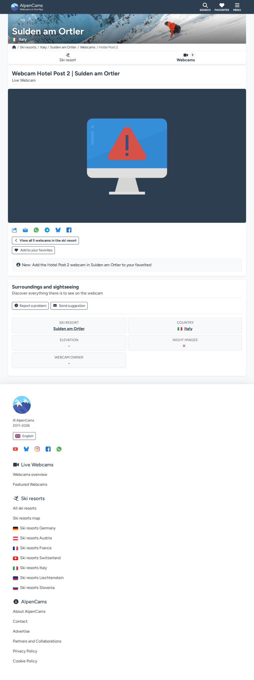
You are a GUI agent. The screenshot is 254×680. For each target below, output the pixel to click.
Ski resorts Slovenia (37, 587)
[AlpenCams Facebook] (48, 449)
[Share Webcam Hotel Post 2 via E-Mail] (25, 230)
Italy (43, 47)
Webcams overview (30, 474)
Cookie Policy (25, 661)
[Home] (14, 47)
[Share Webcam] (14, 230)
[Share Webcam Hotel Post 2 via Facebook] (68, 230)
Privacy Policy (25, 651)
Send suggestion (72, 306)
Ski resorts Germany (38, 528)
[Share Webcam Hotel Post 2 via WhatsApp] (36, 230)
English (27, 436)
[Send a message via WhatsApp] (59, 449)
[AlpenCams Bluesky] (26, 449)
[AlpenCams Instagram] (37, 449)
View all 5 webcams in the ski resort (48, 240)
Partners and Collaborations (37, 641)
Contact (20, 621)
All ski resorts (24, 508)
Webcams (87, 47)
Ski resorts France (36, 548)
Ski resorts (28, 47)
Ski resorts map (26, 518)
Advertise (21, 631)
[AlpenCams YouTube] (15, 449)
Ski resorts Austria (36, 538)
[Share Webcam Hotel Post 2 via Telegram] (47, 230)
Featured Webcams (30, 484)
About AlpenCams (29, 611)
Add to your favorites (36, 250)
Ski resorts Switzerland (40, 557)
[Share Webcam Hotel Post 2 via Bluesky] (58, 230)
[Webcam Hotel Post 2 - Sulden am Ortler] (127, 156)
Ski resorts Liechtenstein (42, 577)
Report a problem (33, 306)
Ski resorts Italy (33, 567)
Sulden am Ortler (63, 47)
